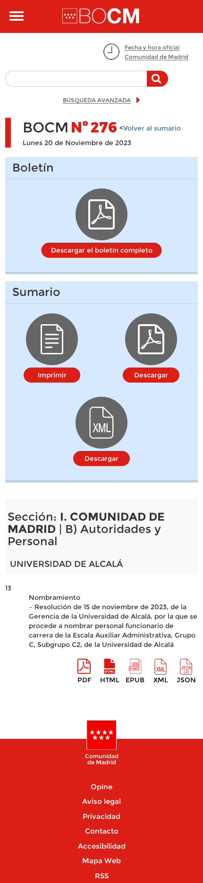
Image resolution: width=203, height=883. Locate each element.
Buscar (157, 83)
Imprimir (52, 375)
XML (160, 680)
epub (135, 680)
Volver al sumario (152, 128)
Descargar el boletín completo (101, 250)
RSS (102, 875)
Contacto (101, 830)
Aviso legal (101, 801)
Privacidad (101, 816)
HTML (109, 680)
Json (186, 680)
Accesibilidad (102, 846)
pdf (84, 680)
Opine (101, 786)
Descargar (151, 375)
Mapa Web (101, 860)
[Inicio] (102, 16)
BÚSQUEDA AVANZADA (97, 100)
